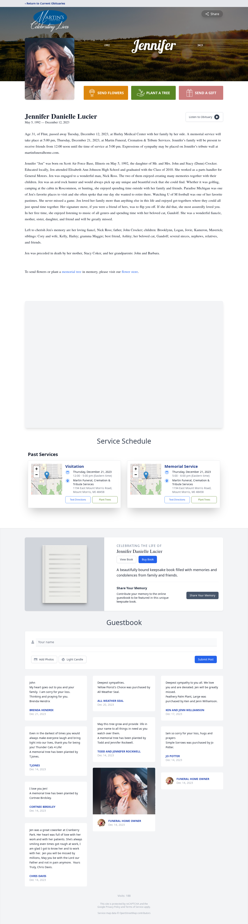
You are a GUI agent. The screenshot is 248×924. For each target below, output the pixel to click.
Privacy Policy (113, 907)
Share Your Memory (202, 595)
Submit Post (206, 659)
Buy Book (148, 559)
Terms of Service (135, 907)
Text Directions (78, 499)
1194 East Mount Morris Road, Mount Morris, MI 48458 (92, 490)
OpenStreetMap (128, 913)
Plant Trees (105, 499)
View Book (126, 559)
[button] (46, 475)
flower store (130, 271)
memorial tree (71, 271)
